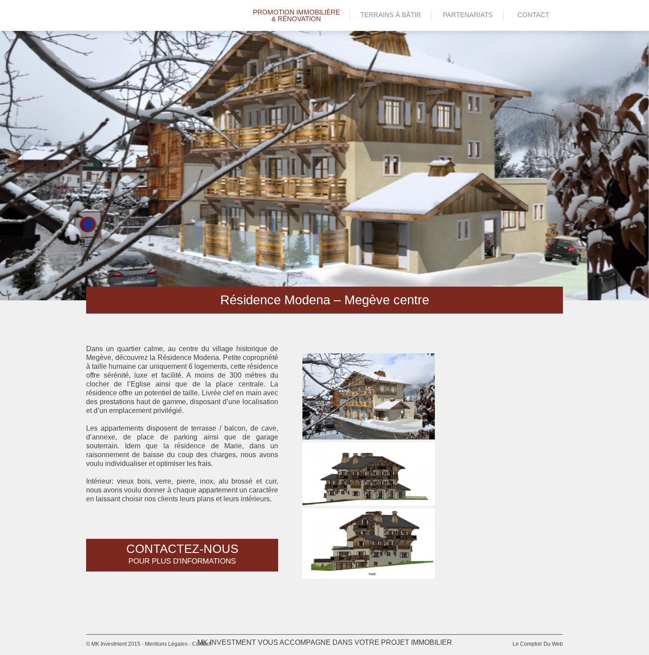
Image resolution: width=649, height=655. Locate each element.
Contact (533, 15)
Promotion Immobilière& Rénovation (296, 15)
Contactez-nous (182, 553)
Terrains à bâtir (390, 15)
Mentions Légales (166, 644)
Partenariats (468, 15)
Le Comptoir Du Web (538, 644)
